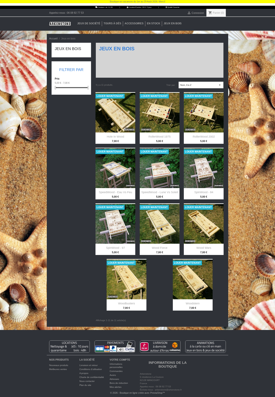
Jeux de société (88, 23)
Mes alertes (115, 387)
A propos (83, 373)
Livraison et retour (88, 365)
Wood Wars (203, 247)
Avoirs (113, 375)
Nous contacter (87, 381)
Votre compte (120, 359)
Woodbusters (126, 303)
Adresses (114, 379)
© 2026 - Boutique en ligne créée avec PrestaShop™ (137, 392)
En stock (153, 23)
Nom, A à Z (201, 85)
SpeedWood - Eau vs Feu (115, 192)
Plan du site (85, 385)
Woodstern (193, 303)
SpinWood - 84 (203, 192)
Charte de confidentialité (91, 377)
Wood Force (159, 247)
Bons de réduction (119, 383)
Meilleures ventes (58, 369)
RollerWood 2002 (204, 136)
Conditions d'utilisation (90, 369)
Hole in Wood (115, 136)
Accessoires (134, 23)
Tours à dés (112, 23)
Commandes (116, 371)
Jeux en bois (173, 23)
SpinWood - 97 (115, 247)
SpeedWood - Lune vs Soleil (159, 192)
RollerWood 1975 (159, 136)
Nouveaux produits (58, 365)
